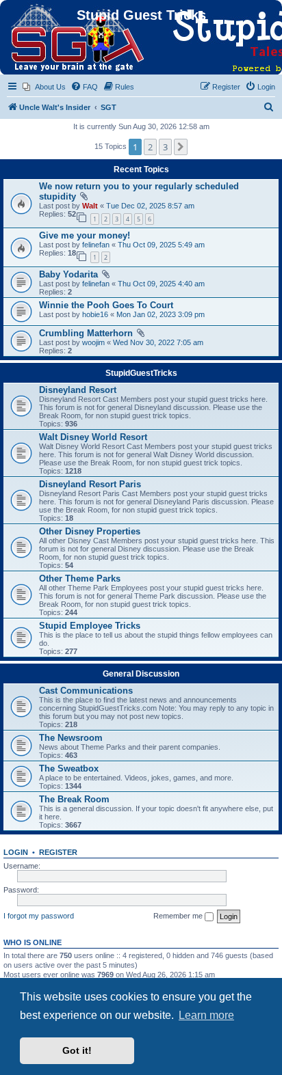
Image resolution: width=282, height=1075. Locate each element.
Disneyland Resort (77, 390)
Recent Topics (141, 169)
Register (58, 852)
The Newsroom (71, 738)
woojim (93, 342)
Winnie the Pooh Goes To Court (106, 305)
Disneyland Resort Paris (90, 484)
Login (15, 852)
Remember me (179, 916)
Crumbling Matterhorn (86, 333)
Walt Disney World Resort (93, 437)
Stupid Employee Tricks (89, 626)
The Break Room (74, 799)
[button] (181, 147)
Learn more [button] (206, 1015)
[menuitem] (44, 87)
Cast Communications (86, 690)
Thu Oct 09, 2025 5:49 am (161, 245)
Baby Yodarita (68, 274)
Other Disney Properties (89, 531)
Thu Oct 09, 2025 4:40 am (161, 284)
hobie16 (95, 314)
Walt (90, 206)
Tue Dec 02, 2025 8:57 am (150, 206)
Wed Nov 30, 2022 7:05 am (158, 342)
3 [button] (165, 147)
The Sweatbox (69, 768)
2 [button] (150, 147)
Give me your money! (84, 235)
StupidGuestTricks (141, 373)
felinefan (96, 245)
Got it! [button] (77, 1050)
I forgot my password (38, 916)
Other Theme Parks (79, 578)
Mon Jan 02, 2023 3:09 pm (160, 314)
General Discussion (141, 674)
